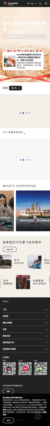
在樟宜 (5, 316)
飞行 (5, 309)
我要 (5, 88)
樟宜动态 (6, 336)
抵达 (14, 88)
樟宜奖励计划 (8, 342)
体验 (5, 329)
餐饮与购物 (7, 322)
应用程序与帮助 (9, 349)
